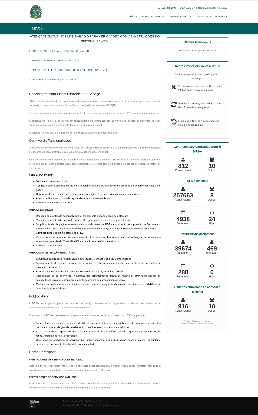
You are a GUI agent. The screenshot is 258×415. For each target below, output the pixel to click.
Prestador (211, 252)
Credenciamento (179, 16)
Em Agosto (183, 223)
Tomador (183, 252)
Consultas (202, 16)
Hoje (211, 223)
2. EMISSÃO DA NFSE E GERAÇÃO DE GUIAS (54, 60)
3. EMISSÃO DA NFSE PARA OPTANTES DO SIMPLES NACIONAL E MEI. (68, 70)
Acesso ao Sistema (152, 16)
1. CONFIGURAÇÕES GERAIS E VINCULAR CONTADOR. (59, 51)
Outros (212, 170)
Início (133, 16)
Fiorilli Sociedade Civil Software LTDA (82, 401)
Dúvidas (220, 16)
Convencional (183, 170)
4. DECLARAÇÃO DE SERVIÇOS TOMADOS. (53, 79)
